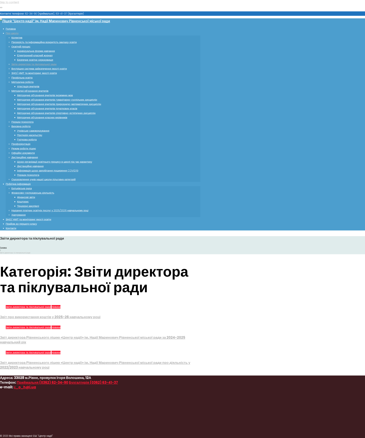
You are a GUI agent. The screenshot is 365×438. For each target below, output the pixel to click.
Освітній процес (20, 46)
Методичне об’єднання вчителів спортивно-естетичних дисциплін (56, 113)
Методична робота (22, 82)
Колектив (16, 37)
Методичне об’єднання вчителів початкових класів (47, 108)
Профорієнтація (20, 144)
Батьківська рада (21, 188)
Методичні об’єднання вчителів (29, 91)
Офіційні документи (23, 153)
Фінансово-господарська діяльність (32, 193)
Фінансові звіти (26, 197)
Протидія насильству (29, 135)
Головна (11, 29)
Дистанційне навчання (24, 157)
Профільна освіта (22, 77)
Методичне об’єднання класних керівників (42, 117)
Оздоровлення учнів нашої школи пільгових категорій (43, 179)
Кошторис (23, 201)
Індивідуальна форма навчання (36, 51)
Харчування (18, 215)
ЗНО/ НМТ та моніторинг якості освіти (34, 73)
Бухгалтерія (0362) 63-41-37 (93, 382)
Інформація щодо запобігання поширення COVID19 (47, 170)
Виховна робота (21, 126)
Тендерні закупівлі (28, 206)
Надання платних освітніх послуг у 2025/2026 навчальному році (49, 210)
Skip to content (9, 2)
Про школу (12, 33)
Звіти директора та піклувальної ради (33, 64)
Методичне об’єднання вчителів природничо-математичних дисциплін (59, 104)
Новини (55, 307)
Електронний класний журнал (35, 55)
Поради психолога (22, 122)
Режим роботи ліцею (23, 148)
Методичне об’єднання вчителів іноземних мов (45, 95)
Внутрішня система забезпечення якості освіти (39, 68)
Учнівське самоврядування (33, 131)
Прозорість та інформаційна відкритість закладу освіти (44, 42)
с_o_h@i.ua (25, 387)
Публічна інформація (18, 184)
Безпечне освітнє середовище (35, 60)
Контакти (11, 228)
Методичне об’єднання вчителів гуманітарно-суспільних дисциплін (57, 99)
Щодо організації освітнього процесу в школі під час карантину (54, 162)
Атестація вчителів (28, 86)
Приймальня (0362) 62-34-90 (42, 382)
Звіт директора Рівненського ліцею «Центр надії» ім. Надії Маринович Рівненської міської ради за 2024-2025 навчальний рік (92, 339)
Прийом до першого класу (21, 224)
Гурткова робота (27, 139)
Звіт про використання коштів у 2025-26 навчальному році (50, 317)
